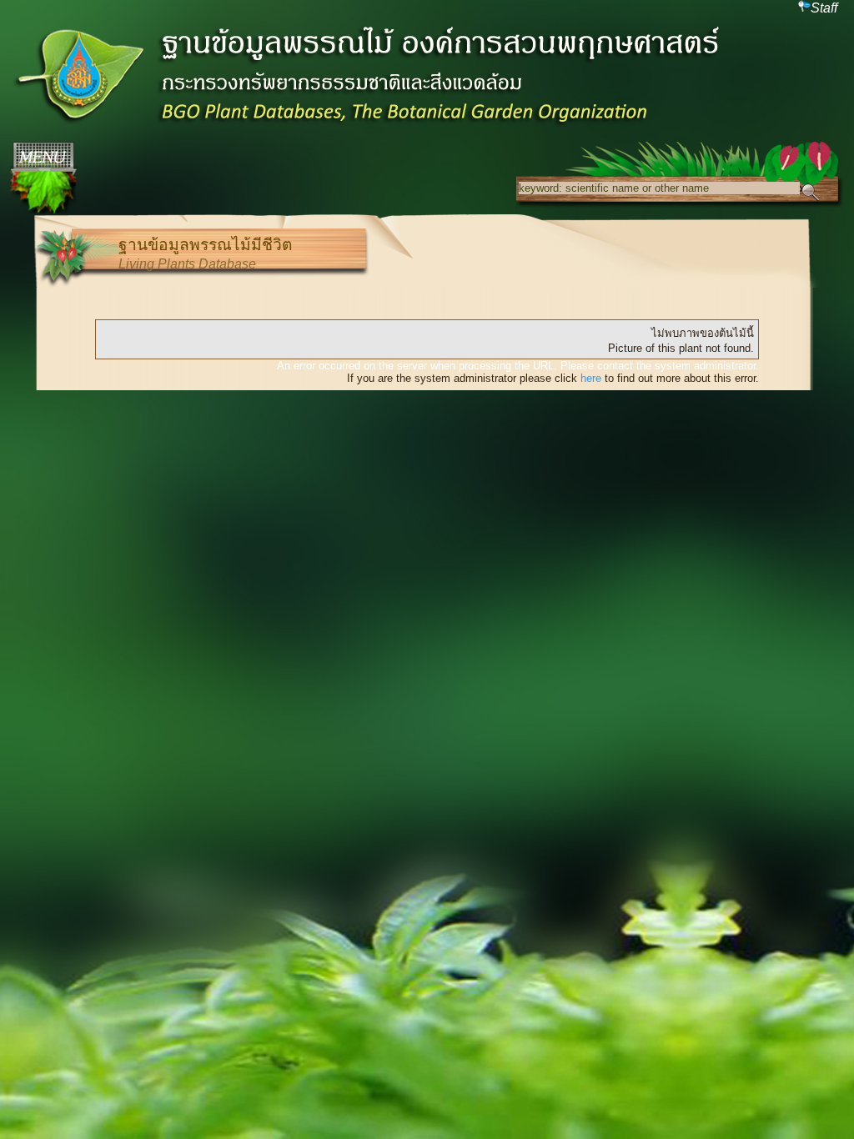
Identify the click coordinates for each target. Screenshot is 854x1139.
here (590, 378)
